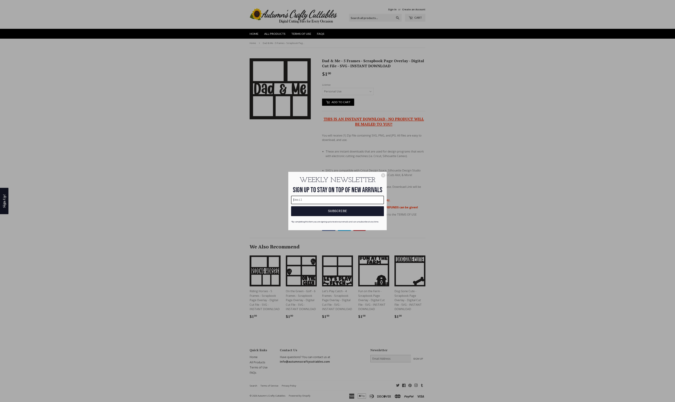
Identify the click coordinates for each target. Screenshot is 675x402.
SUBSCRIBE (337, 211)
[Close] (383, 175)
